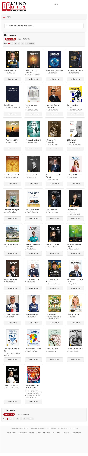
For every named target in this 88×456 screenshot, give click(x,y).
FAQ (53, 432)
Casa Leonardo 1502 (11, 175)
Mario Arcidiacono (11, 247)
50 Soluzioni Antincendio (71, 141)
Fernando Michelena (75, 144)
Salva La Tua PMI (73, 314)
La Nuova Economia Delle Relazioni (32, 387)
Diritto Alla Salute (52, 349)
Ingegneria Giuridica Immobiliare (53, 106)
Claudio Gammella (32, 212)
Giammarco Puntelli (54, 284)
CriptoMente (8, 105)
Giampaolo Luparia (32, 109)
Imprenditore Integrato (11, 210)
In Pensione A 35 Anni (11, 140)
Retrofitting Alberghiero (12, 244)
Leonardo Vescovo (11, 142)
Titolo (19, 39)
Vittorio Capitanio (74, 249)
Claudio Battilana (32, 351)
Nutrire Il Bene (51, 314)
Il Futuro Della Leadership (72, 211)
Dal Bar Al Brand (31, 175)
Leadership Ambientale (33, 349)
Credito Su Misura (52, 244)
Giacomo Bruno (10, 72)
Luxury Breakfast (52, 210)
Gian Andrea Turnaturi (75, 109)
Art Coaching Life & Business (53, 281)
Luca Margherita (74, 72)
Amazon (66, 432)
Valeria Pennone (32, 142)
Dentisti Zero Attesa (32, 210)
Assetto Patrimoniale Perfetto (53, 176)
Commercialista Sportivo (72, 106)
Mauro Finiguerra (53, 144)
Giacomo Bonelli (53, 212)
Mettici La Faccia (10, 70)
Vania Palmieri (52, 247)
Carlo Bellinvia (31, 249)
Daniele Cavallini (74, 351)
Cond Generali (11, 432)
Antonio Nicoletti (53, 109)
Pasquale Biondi (74, 284)
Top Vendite (26, 39)
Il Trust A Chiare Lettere (12, 314)
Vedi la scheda (33, 79)
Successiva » (30, 43)
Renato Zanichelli (53, 179)
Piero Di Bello (10, 316)
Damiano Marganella (12, 388)
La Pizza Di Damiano (11, 385)
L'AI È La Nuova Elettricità (30, 71)
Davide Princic (10, 282)
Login (56, 4)
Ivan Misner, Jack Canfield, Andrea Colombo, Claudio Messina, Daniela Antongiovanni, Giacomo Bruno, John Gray (33, 393)
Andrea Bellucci (52, 72)
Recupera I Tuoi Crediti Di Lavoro (75, 281)
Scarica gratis (12, 79)
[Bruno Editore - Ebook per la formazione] (14, 7)
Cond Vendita (23, 432)
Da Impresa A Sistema (75, 70)
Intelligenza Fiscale (31, 314)
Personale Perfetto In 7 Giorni (12, 350)
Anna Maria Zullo (11, 212)
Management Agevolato (54, 70)
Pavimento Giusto (10, 279)
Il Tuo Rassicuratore (32, 279)
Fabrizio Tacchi (31, 177)
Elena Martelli (73, 177)
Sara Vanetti (72, 316)
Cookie (39, 432)
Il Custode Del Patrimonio (51, 141)
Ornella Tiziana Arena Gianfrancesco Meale (53, 317)
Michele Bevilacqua (12, 177)
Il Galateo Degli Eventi (33, 140)
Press (59, 432)
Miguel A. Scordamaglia (13, 107)
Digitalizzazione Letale (75, 349)
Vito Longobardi (31, 316)
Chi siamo (46, 432)
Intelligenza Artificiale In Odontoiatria (33, 246)
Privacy (31, 432)
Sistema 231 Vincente (74, 175)
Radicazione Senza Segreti (74, 246)
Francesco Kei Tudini (33, 75)
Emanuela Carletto (74, 214)
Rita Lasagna (52, 351)
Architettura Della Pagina (31, 106)
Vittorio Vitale (31, 282)
